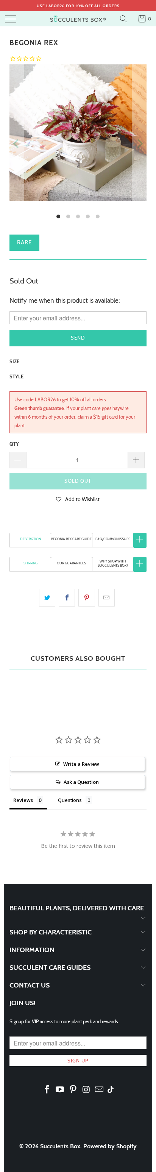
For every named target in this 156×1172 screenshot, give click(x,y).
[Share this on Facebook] (67, 598)
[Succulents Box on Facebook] (47, 1090)
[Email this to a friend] (106, 598)
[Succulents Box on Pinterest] (73, 1090)
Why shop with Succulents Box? (113, 563)
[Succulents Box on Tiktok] (110, 1090)
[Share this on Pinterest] (86, 598)
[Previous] (16, 143)
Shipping (30, 563)
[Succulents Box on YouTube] (60, 1090)
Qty (14, 444)
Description (30, 539)
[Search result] (124, 18)
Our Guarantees (71, 563)
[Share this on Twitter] (47, 598)
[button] (77, 498)
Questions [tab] (70, 800)
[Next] (139, 143)
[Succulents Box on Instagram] (86, 1090)
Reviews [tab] (23, 800)
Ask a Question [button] (81, 782)
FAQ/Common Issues (112, 539)
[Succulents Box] (78, 18)
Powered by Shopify (110, 1146)
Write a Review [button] (81, 764)
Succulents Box (60, 1146)
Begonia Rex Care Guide (71, 539)
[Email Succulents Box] (99, 1090)
